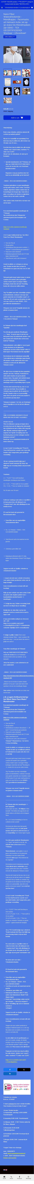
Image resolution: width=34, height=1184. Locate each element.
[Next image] (28, 54)
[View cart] (32, 7)
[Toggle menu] (2, 7)
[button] (7, 73)
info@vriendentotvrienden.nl (16, 1153)
